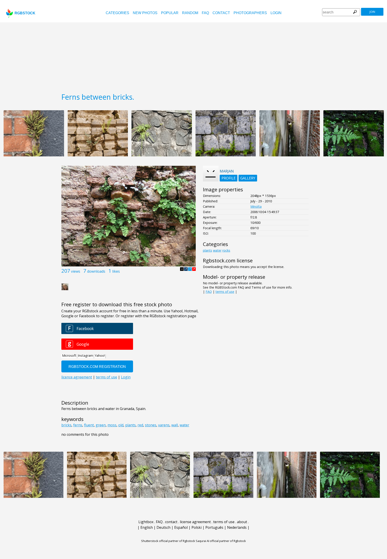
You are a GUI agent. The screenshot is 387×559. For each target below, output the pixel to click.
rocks (226, 250)
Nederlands (237, 527)
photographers (250, 13)
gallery (247, 178)
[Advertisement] (193, 56)
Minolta (256, 206)
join (372, 12)
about (242, 521)
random (190, 13)
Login (276, 13)
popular (169, 13)
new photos (145, 13)
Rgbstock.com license (228, 260)
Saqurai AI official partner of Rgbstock (221, 541)
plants (130, 425)
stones (150, 425)
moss (112, 425)
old (120, 425)
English (146, 527)
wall (174, 425)
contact (221, 13)
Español (181, 527)
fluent (89, 425)
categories (117, 13)
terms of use (224, 291)
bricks (66, 425)
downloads (96, 271)
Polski (196, 527)
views (75, 271)
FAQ (205, 13)
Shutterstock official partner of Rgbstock (168, 541)
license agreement (195, 521)
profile (228, 178)
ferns (77, 425)
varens (164, 425)
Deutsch (163, 527)
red (140, 425)
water (184, 425)
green (101, 425)
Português (214, 527)
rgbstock (25, 13)
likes (116, 271)
